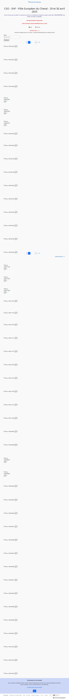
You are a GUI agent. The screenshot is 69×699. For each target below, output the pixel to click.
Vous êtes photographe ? (60, 697)
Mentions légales (35, 695)
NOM (5, 35)
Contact (46, 695)
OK (34, 691)
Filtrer (7, 40)
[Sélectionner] (16, 46)
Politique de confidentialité (16, 695)
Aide (31, 27)
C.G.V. (42, 695)
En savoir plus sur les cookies (34, 687)
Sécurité (28, 695)
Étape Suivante (59, 256)
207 (39, 42)
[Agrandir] (17, 46)
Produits (38, 27)
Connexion (5, 695)
